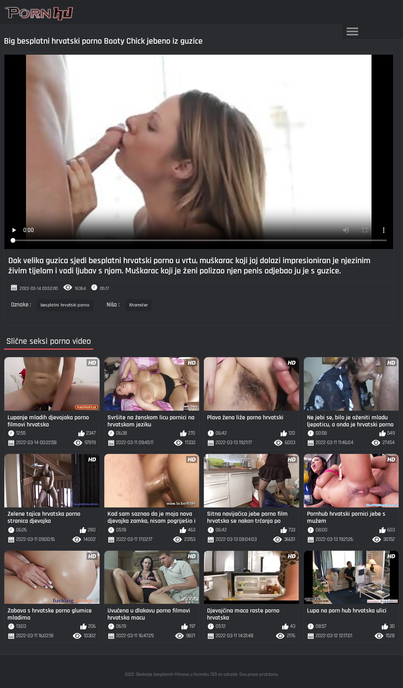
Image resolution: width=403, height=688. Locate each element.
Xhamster (138, 305)
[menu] (352, 31)
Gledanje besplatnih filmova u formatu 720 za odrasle (187, 674)
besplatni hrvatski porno (65, 305)
